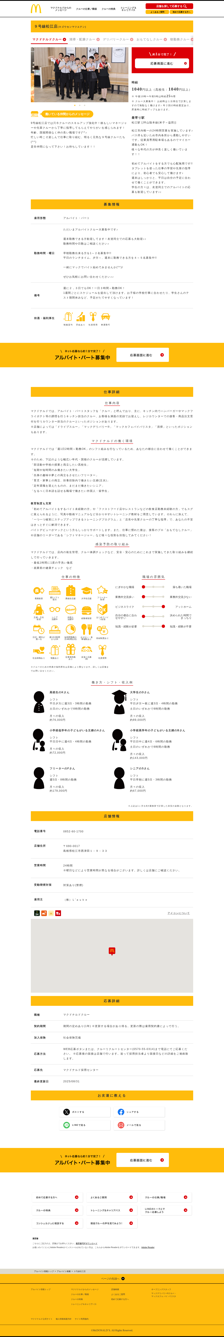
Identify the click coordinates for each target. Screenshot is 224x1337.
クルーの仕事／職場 (86, 9)
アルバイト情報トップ (41, 1289)
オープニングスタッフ (161, 1289)
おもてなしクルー (150, 39)
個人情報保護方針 (63, 1319)
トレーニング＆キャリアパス (128, 9)
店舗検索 (115, 1289)
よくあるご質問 (157, 12)
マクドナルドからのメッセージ (61, 9)
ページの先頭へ (110, 1278)
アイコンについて (179, 913)
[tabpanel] (79, 74)
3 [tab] (84, 105)
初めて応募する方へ (181, 12)
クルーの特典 (108, 9)
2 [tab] (79, 105)
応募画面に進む (162, 63)
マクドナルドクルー (47, 39)
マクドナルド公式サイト (41, 1319)
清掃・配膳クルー (82, 39)
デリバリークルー (116, 39)
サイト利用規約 (82, 1319)
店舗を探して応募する (169, 6)
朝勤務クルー (180, 39)
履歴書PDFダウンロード (86, 1243)
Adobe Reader (147, 1247)
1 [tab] (74, 105)
